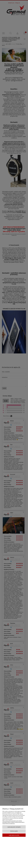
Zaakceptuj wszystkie (14, 835)
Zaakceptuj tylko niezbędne (14, 827)
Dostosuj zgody (14, 831)
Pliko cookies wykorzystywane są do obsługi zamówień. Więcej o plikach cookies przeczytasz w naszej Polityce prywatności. (13, 822)
